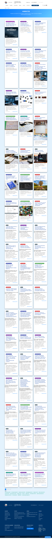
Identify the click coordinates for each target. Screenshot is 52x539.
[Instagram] (43, 529)
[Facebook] (39, 530)
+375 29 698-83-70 (34, 505)
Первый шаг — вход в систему (18, 518)
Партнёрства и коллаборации (10, 21)
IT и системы (6, 516)
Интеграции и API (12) (33, 493)
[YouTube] (40, 531)
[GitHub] (40, 529)
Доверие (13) (27, 493)
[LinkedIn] (44, 529)
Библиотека (40, 516)
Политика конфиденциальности (9, 530)
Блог (39, 517)
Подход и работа (7, 512)
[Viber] (46, 5)
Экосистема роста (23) (13, 493)
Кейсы (20, 5)
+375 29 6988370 (34, 2)
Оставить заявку (30, 528)
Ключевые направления (8, 518)
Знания (40, 511)
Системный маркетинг (24, 116)
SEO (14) (23, 493)
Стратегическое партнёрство (18, 517)
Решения (40, 519)
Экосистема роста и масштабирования (19, 516)
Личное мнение (37, 90)
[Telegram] (44, 5)
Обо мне (11, 5)
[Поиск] (43, 5)
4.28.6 (42, 536)
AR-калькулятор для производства (31, 516)
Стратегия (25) (7, 493)
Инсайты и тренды (37, 21)
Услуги (24, 5)
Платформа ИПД (29, 537)
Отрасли (6, 519)
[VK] (42, 529)
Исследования (40, 518)
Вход (40, 536)
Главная (7, 5)
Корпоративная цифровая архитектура (19, 512)
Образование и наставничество (10, 116)
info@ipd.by (28, 2)
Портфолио (15, 5)
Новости (40, 512)
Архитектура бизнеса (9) (40, 493)
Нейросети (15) (19, 493)
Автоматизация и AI (23, 21)
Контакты (28, 5)
